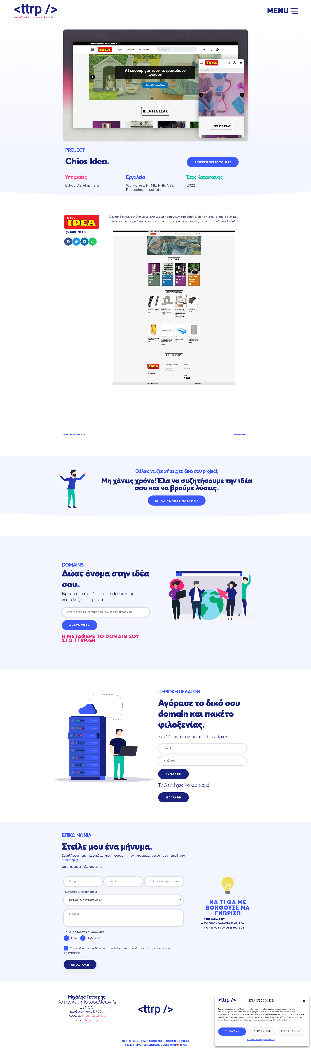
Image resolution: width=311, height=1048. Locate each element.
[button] (304, 1001)
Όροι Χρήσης (269, 1040)
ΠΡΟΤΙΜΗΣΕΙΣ (291, 1031)
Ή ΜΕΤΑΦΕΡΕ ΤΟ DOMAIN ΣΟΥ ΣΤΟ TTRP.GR (100, 638)
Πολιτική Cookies (254, 1040)
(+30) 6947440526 (94, 1016)
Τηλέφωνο (94, 938)
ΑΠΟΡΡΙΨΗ (262, 1031)
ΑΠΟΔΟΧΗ (232, 1031)
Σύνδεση (173, 774)
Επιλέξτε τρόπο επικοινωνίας (84, 932)
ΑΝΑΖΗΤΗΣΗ (79, 625)
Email (74, 938)
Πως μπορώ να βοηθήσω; (81, 892)
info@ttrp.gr (70, 860)
